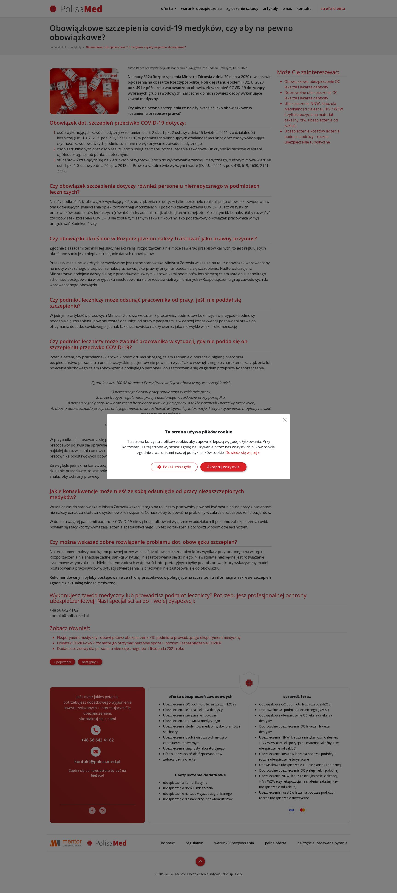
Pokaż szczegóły (177, 466)
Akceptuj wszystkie (223, 466)
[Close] (284, 420)
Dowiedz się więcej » (242, 452)
